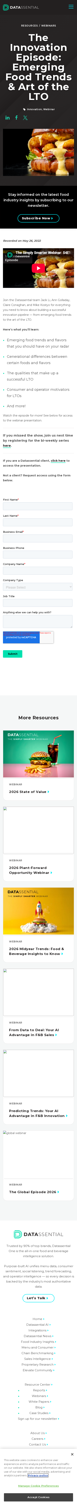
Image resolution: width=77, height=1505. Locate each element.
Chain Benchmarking (37, 1353)
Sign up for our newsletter (37, 1419)
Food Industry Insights (37, 1342)
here (7, 446)
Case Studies (38, 1413)
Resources (29, 25)
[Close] (72, 1454)
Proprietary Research (38, 1364)
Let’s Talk (36, 1298)
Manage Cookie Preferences (38, 1485)
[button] (71, 7)
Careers (37, 1439)
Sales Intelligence (37, 1359)
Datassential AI (37, 1324)
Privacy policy (38, 1475)
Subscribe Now (36, 218)
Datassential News (37, 1336)
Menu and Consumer (38, 1347)
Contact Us (37, 1444)
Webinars (48, 25)
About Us (37, 1433)
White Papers (39, 1401)
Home (37, 1319)
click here (58, 460)
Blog (38, 1407)
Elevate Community (37, 1370)
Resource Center (37, 1384)
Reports (39, 1390)
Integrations (37, 1330)
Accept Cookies (38, 1497)
